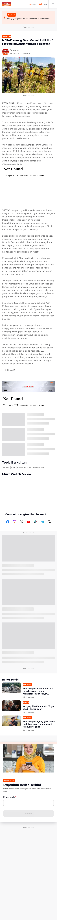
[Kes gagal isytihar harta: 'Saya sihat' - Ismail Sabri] (11, 705)
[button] (4, 16)
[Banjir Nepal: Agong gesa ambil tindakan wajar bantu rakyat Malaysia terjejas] (11, 721)
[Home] (6, 4)
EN (34, 4)
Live (45, 4)
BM (30, 4)
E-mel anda (9, 797)
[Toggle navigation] (53, 4)
